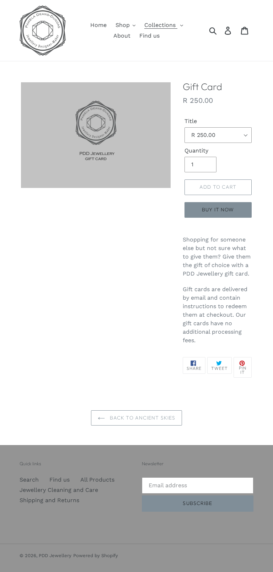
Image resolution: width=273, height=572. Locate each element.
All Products (97, 479)
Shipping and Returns (49, 500)
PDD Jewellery (55, 555)
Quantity (196, 150)
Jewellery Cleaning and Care (59, 490)
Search (29, 479)
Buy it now (218, 209)
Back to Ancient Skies (142, 418)
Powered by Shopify (95, 555)
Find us (59, 479)
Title (190, 121)
